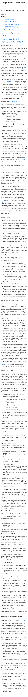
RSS (23, 5)
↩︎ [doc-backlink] (19, 676)
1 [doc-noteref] (10, 106)
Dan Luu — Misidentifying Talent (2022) (12, 38)
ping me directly (4, 202)
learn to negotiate (10, 603)
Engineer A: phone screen (10, 21)
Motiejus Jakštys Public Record (13, 3)
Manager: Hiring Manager (10, 26)
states (23, 159)
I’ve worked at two (10, 81)
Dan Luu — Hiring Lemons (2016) (11, 39)
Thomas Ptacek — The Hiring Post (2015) (12, 42)
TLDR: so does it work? (8, 29)
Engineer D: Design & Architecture (12, 24)
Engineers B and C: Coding (11, 22)
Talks (26, 5)
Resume (19, 5)
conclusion (14, 101)
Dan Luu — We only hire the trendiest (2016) (13, 41)
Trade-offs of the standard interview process (12, 18)
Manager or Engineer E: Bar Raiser (12, 27)
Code (11, 5)
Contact (15, 5)
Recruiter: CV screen (9, 19)
